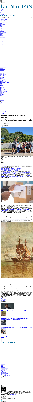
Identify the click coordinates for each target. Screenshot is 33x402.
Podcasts (1, 68)
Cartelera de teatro (3, 74)
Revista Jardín (2, 92)
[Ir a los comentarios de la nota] (2, 158)
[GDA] (3, 397)
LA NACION (3, 113)
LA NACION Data (2, 24)
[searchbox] (16, 17)
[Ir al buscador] (1, 4)
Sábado (1, 83)
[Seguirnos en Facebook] (1, 377)
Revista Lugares (2, 89)
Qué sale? (1, 72)
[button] (16, 63)
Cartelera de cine (3, 73)
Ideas (1, 84)
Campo (1, 30)
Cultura (1, 43)
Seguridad (1, 41)
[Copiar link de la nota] (1, 161)
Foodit (2, 11)
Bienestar (1, 45)
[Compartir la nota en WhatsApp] (2, 159)
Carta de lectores (3, 81)
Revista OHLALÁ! (2, 87)
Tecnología (2, 64)
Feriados (1, 66)
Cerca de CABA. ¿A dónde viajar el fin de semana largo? (9, 170)
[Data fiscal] (1, 400)
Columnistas (2, 51)
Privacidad (15, 394)
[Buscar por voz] (32, 17)
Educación (1, 42)
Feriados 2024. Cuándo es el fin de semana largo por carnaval (11, 168)
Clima (1, 23)
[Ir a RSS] (1, 385)
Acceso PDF (2, 77)
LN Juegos (1, 62)
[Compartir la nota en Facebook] (1, 162)
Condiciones (12, 394)
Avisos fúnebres (2, 79)
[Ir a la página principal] (8, 342)
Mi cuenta (2, 14)
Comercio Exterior (3, 32)
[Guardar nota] (1, 158)
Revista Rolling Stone (3, 91)
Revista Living (2, 90)
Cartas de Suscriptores (3, 52)
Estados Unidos (2, 37)
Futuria (1, 28)
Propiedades (2, 31)
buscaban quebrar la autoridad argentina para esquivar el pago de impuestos (18, 219)
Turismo (1, 63)
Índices (1, 34)
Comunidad (2, 44)
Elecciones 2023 (4, 299)
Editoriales (1, 50)
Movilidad (1, 33)
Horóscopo (2, 65)
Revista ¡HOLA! (2, 88)
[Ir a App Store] (3, 390)
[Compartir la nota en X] (2, 162)
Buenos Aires (2, 40)
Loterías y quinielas (3, 67)
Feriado (2, 298)
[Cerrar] (14, 15)
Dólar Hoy (1, 29)
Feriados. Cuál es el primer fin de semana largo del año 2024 (10, 169)
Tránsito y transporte (3, 22)
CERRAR (1, 0)
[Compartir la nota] (1, 159)
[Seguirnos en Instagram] (1, 382)
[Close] (1, 338)
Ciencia (1, 46)
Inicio (2, 9)
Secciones (2, 10)
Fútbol (1, 55)
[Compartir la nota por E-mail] (3, 162)
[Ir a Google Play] (3, 388)
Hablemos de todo (3, 47)
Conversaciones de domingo (4, 82)
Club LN (2, 13)
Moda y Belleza (2, 69)
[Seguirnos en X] (1, 380)
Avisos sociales (2, 80)
